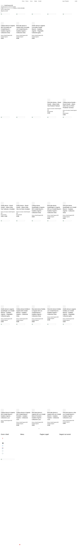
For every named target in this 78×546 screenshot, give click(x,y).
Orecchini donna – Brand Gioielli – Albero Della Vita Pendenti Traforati (54, 104)
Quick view (5, 23)
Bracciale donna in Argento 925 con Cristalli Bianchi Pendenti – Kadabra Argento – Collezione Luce (38, 416)
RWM (23, 544)
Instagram (63, 441)
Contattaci (24, 451)
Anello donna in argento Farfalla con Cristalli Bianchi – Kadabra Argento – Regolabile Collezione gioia (69, 312)
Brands (23, 449)
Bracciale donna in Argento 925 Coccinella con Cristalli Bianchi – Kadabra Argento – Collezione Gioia (22, 29)
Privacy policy (44, 438)
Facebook (63, 438)
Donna (2, 35)
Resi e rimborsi (45, 451)
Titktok (62, 443)
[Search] (70, 1)
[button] (2, 23)
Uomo (23, 443)
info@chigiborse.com (8, 8)
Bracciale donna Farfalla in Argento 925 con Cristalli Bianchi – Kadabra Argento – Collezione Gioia (38, 312)
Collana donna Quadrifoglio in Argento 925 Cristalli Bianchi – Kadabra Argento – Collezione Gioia (38, 209)
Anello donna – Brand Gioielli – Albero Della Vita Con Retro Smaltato (23, 207)
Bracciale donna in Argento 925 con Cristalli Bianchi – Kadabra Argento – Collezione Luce (54, 416)
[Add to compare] (8, 23)
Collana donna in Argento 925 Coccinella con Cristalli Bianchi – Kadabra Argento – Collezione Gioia (8, 29)
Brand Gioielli (50, 111)
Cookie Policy (44, 441)
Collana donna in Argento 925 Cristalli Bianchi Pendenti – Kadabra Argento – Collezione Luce (23, 416)
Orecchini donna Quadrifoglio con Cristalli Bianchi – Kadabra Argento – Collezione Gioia (69, 209)
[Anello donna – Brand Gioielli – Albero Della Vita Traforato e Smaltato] (5, 159)
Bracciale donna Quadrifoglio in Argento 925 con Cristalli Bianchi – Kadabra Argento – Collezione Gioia (54, 209)
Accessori (52, 108)
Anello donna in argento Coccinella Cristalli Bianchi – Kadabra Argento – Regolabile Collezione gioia (38, 29)
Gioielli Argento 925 (8, 35)
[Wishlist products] (72, 1)
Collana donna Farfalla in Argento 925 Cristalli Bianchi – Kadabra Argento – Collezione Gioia (23, 312)
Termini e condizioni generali (48, 443)
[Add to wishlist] (11, 23)
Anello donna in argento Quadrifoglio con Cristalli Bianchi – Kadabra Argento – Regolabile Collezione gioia (7, 312)
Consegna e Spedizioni (47, 449)
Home (2, 5)
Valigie (23, 446)
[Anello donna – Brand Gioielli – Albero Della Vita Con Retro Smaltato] (20, 159)
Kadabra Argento (4, 36)
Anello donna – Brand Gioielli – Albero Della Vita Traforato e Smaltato (8, 207)
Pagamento (44, 446)
